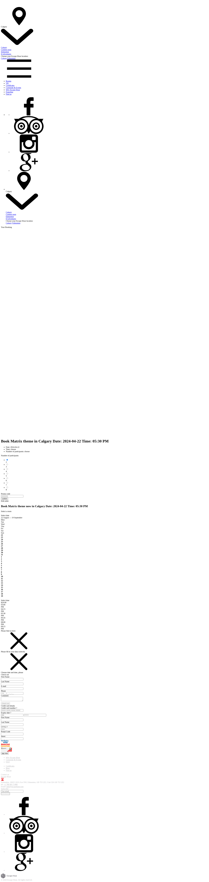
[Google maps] (29, 171)
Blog (8, 768)
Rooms (8, 81)
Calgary (4, 58)
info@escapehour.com (14, 787)
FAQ (8, 762)
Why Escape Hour (13, 90)
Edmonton (11, 58)
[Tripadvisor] (29, 133)
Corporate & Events (13, 88)
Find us (8, 94)
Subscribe (5, 794)
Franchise (9, 92)
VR (7, 83)
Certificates (10, 85)
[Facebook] (29, 115)
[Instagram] (29, 152)
